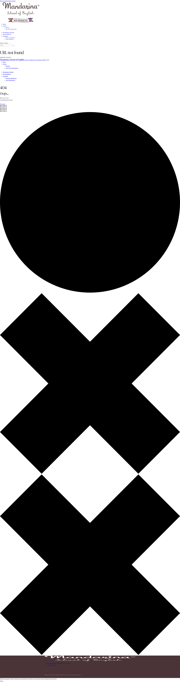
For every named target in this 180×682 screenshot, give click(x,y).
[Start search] (14, 45)
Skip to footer (12, 1)
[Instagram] (46, 670)
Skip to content (4, 1)
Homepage (2, 104)
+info (1, 681)
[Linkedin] (55, 670)
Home (1, 57)
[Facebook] (51, 670)
